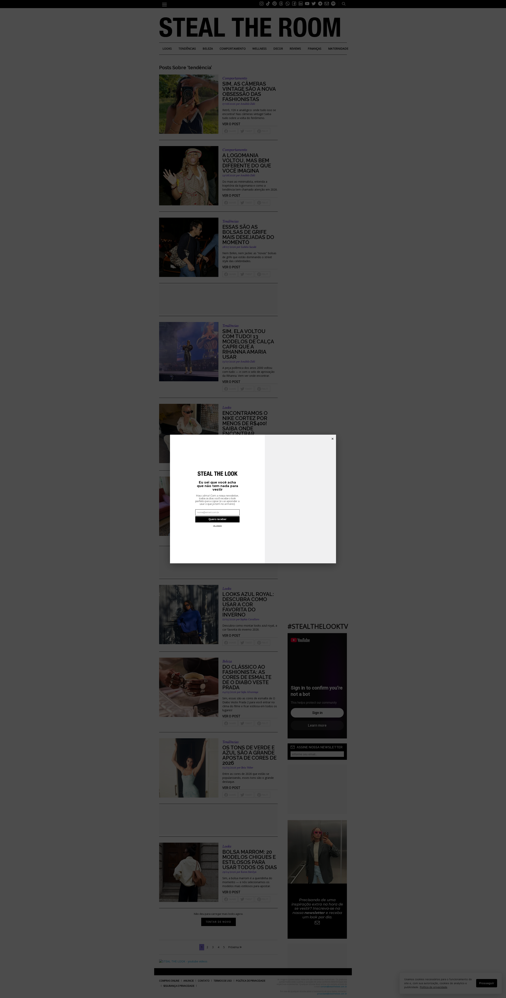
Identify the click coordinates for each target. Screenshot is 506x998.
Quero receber (218, 519)
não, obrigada (217, 526)
